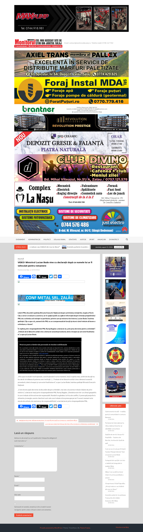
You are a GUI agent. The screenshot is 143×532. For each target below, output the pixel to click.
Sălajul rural (60, 239)
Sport (91, 239)
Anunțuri (102, 239)
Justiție (83, 239)
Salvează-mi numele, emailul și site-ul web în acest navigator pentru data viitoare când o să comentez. (32, 508)
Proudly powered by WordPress (51, 528)
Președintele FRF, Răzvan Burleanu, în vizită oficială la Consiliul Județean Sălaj (48, 420)
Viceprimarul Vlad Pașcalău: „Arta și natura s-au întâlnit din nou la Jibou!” (115, 486)
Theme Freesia (85, 528)
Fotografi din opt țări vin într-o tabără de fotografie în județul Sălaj (115, 463)
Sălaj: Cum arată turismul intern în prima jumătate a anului (114, 475)
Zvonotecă (114, 239)
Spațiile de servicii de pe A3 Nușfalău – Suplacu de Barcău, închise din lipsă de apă (114, 438)
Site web (17, 495)
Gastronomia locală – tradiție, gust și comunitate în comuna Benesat (115, 414)
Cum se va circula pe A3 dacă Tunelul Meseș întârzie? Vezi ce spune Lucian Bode (115, 452)
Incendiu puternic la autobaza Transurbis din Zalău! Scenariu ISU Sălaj (69, 247)
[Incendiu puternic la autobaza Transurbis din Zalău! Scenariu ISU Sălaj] (39, 247)
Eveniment (20, 239)
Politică (47, 239)
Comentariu (19, 446)
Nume (17, 476)
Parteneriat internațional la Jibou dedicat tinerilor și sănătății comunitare (114, 426)
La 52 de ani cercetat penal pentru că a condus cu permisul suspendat (70, 424)
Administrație (34, 239)
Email (16, 485)
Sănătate (73, 239)
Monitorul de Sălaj (23, 270)
